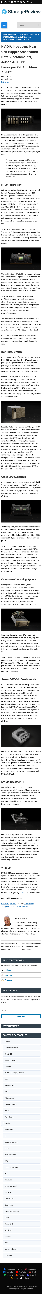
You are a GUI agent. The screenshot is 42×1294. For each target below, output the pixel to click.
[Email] (18, 2)
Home (5, 34)
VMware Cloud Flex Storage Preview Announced (31, 946)
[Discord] (28, 2)
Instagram (5, 907)
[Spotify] (21, 2)
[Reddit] (24, 2)
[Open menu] (4, 25)
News (11, 34)
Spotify (31, 904)
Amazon (8, 980)
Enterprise (5, 82)
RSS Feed (25, 907)
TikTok (18, 907)
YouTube (13, 904)
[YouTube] (15, 2)
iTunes (26, 904)
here (23, 893)
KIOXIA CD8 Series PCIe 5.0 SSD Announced (10, 946)
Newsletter (5, 904)
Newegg (8, 975)
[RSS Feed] (31, 2)
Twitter (12, 907)
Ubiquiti (8, 970)
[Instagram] (9, 2)
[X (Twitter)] (6, 2)
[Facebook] (2, 2)
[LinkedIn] (12, 2)
